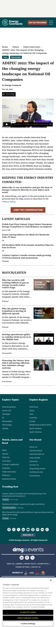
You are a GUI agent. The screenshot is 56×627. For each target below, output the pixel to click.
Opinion (5, 454)
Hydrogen (6, 414)
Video (5, 57)
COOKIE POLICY (43, 564)
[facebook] (9, 529)
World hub (33, 407)
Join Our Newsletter (37, 22)
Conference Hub (36, 472)
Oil (3, 418)
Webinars (6, 475)
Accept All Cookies (28, 612)
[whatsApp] (47, 529)
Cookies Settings (22, 567)
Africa (31, 410)
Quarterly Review (9, 479)
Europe (32, 421)
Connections (34, 476)
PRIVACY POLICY (30, 564)
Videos (15, 47)
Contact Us (34, 465)
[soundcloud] (42, 529)
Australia (33, 418)
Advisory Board (35, 451)
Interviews (6, 461)
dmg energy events (37, 468)
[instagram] (13, 529)
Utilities (5, 428)
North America (35, 428)
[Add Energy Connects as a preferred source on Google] (9, 94)
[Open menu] (51, 22)
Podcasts (6, 468)
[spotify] (37, 529)
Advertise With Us (36, 454)
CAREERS (19, 564)
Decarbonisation (9, 407)
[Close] (51, 580)
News (4, 450)
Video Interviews (31, 47)
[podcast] (33, 529)
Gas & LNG (6, 410)
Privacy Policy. (9, 202)
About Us (33, 447)
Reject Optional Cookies (28, 618)
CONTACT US (36, 567)
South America (35, 432)
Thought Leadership (10, 464)
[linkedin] (23, 529)
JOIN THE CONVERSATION (28, 210)
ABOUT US (10, 564)
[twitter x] (18, 529)
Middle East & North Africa (40, 425)
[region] (28, 602)
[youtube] (28, 529)
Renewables (7, 421)
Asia (31, 414)
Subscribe (33, 461)
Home (5, 47)
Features (6, 457)
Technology (7, 425)
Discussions (16, 57)
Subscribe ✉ (28, 535)
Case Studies (34, 458)
